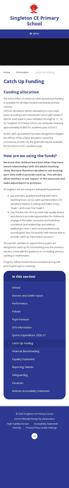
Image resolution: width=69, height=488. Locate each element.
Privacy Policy (33, 427)
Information (22, 72)
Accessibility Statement (46, 423)
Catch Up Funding (44, 72)
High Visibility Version (18, 423)
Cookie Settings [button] (48, 427)
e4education (48, 418)
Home (7, 72)
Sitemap (16, 427)
